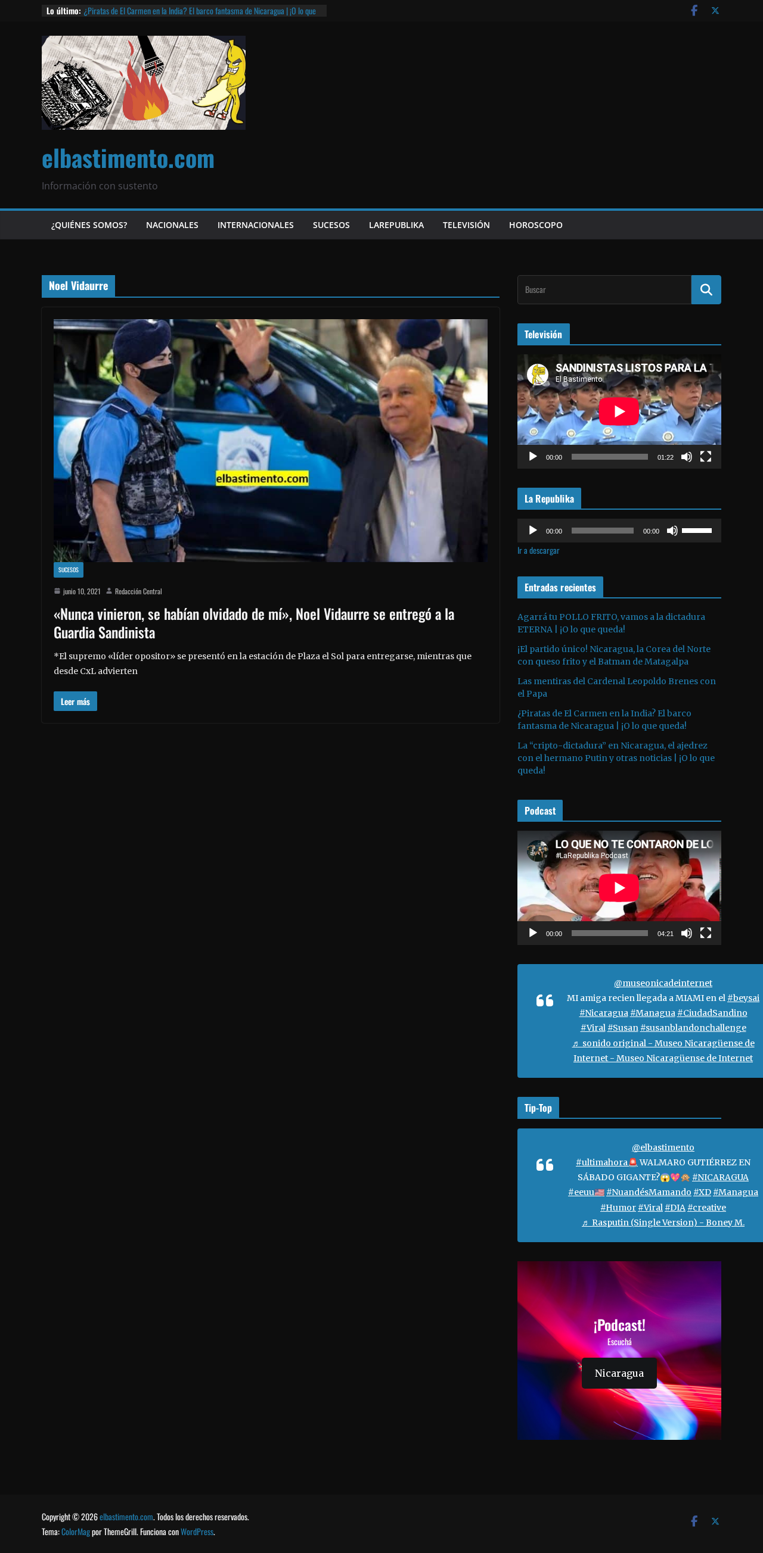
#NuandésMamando (648, 1192)
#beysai (743, 998)
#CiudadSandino (712, 1013)
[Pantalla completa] (706, 457)
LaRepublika (396, 224)
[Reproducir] (533, 457)
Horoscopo (536, 224)
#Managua (652, 1013)
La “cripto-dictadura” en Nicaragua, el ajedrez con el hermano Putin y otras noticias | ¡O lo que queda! (616, 758)
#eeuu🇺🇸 (586, 1192)
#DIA (675, 1207)
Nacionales (172, 224)
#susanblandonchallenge (693, 1027)
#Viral (593, 1027)
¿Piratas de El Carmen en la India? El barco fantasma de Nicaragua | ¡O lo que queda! (199, 16)
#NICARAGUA (720, 1177)
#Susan (622, 1027)
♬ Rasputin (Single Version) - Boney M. (663, 1222)
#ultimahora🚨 (607, 1162)
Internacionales (256, 224)
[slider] (698, 529)
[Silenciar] (687, 457)
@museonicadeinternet (663, 983)
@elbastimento (663, 1147)
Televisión (466, 224)
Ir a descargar (538, 550)
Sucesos (331, 224)
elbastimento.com (128, 157)
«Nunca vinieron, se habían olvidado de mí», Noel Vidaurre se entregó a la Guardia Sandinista (254, 623)
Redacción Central (138, 591)
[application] (619, 411)
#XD (702, 1192)
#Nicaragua (603, 1013)
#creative (706, 1207)
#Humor (618, 1207)
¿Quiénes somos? (89, 224)
